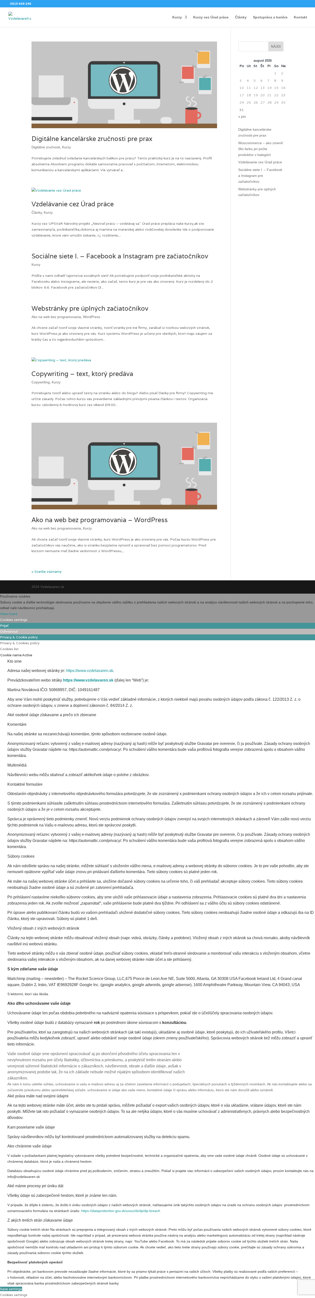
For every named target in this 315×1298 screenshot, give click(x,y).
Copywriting (41, 382)
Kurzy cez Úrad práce (211, 17)
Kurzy (177, 17)
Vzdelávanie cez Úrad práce (73, 204)
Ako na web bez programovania (56, 317)
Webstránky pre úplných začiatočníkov (90, 308)
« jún (242, 116)
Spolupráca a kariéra (270, 17)
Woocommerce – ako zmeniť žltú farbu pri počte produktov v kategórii (260, 149)
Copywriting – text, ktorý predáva (82, 374)
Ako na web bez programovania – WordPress (100, 520)
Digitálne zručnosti (46, 147)
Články (241, 17)
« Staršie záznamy (47, 571)
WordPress (91, 317)
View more (8, 614)
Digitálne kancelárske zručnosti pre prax (92, 139)
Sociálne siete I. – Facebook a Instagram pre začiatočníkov (120, 256)
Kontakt (300, 17)
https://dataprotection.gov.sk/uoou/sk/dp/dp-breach (120, 1211)
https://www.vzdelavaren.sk (89, 671)
